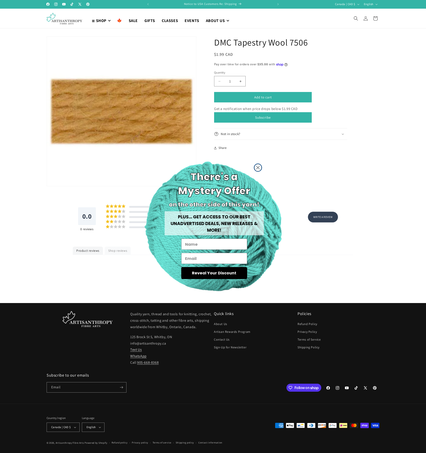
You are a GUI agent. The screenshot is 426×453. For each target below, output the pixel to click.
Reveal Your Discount (214, 273)
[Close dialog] (258, 168)
